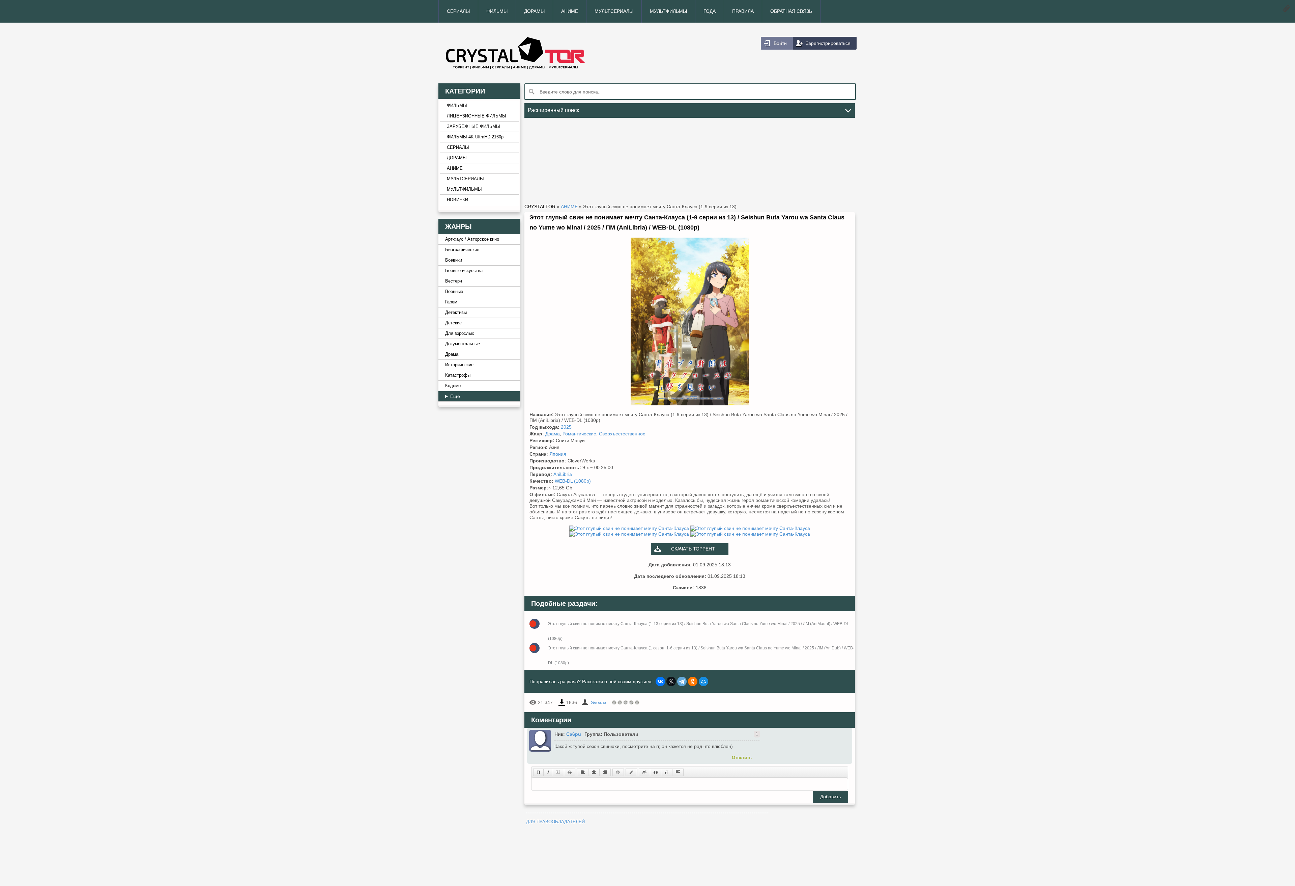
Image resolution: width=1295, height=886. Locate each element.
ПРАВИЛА (743, 11)
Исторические (459, 365)
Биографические (462, 249)
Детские (453, 323)
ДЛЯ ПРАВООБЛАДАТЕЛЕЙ (555, 821)
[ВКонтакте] (660, 681)
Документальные (462, 344)
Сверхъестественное (622, 433)
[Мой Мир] (703, 681)
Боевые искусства (464, 270)
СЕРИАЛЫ (458, 11)
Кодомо (453, 385)
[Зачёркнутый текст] (569, 772)
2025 (566, 427)
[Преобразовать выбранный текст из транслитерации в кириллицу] (666, 772)
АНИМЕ (569, 11)
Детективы (456, 312)
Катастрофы (457, 375)
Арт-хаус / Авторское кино (472, 239)
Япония (557, 454)
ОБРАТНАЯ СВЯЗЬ (791, 11)
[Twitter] (671, 681)
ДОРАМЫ (534, 11)
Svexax (598, 702)
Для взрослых (459, 333)
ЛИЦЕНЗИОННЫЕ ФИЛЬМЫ (476, 116)
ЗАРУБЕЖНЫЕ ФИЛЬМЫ (473, 126)
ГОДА (709, 11)
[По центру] (594, 772)
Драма (451, 354)
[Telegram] (682, 681)
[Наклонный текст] (548, 772)
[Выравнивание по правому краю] (605, 772)
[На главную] (543, 53)
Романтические (579, 433)
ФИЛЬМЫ (497, 11)
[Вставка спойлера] (678, 772)
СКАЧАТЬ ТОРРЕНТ (693, 549)
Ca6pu (573, 734)
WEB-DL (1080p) (573, 481)
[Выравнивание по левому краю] (582, 772)
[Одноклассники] (692, 681)
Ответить (742, 757)
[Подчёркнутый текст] (558, 772)
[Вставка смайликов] (618, 772)
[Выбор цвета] (631, 772)
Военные (454, 291)
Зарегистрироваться (828, 43)
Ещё (455, 396)
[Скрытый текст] (644, 772)
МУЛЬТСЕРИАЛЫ (614, 11)
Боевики (453, 260)
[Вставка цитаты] (655, 772)
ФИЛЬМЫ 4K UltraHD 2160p (475, 137)
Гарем (451, 302)
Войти (780, 43)
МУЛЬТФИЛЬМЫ (668, 11)
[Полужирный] (538, 772)
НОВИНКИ (457, 199)
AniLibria (562, 474)
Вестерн (453, 281)
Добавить (830, 796)
